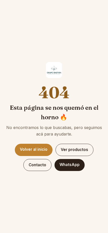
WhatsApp (70, 164)
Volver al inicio (33, 149)
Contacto (37, 164)
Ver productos (74, 149)
